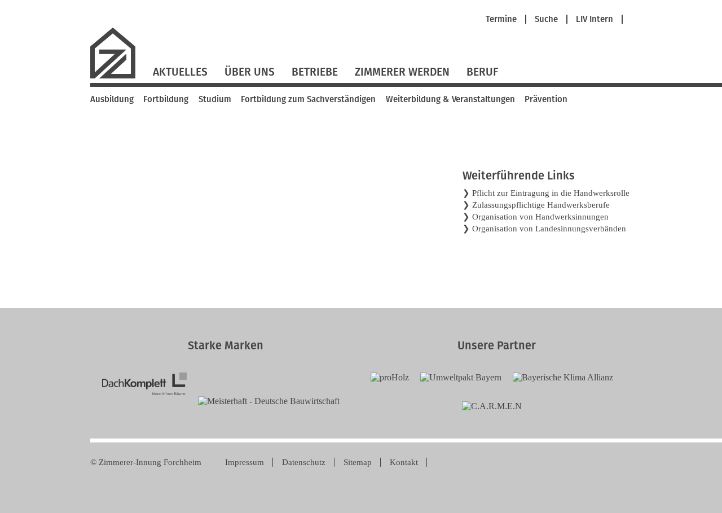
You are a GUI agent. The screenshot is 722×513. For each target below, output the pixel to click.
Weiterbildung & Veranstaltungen (450, 99)
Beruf (482, 71)
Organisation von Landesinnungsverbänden (549, 228)
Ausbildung (112, 99)
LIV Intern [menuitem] (594, 19)
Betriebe (315, 71)
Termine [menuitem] (501, 19)
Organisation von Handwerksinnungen (540, 216)
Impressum (244, 462)
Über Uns (249, 71)
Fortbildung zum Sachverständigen (308, 99)
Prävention (546, 99)
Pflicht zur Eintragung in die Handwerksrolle (550, 193)
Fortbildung (165, 99)
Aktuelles (180, 71)
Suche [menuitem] (546, 19)
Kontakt (404, 462)
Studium (215, 99)
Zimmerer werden (402, 71)
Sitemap (358, 462)
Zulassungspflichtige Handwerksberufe (541, 204)
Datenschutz (303, 462)
